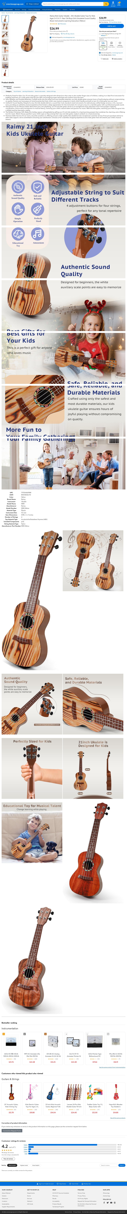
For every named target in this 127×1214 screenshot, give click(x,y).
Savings (24, 9)
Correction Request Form (12, 1131)
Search (122, 1165)
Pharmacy (57, 9)
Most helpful (35, 1165)
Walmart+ (30, 1201)
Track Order (75, 1184)
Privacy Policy (82, 1196)
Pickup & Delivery (47, 9)
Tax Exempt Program (58, 1207)
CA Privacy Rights (83, 1198)
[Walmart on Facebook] (104, 1203)
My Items (72, 9)
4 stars (25, 1147)
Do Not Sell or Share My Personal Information (94, 1212)
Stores (29, 1196)
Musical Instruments (31, 13)
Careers (65, 9)
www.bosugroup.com (69, 37)
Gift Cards (30, 1204)
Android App (106, 1196)
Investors (4, 1201)
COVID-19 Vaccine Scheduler (60, 1193)
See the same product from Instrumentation (112, 1067)
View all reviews (8, 1159)
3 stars (25, 1149)
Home (3, 13)
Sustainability (5, 1204)
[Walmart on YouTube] (111, 1203)
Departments (9, 9)
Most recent (12, 1165)
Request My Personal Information (87, 1201)
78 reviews (63, 24)
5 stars (25, 1145)
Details (114, 55)
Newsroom (5, 1198)
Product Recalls (56, 1204)
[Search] (106, 4)
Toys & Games (9, 13)
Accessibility (56, 1201)
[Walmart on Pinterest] (115, 1203)
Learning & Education (19, 13)
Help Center (62, 1184)
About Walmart (6, 1193)
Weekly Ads (87, 1184)
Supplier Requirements (8, 1207)
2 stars (25, 1151)
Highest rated (24, 1165)
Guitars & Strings (51, 91)
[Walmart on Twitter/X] (108, 1203)
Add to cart (111, 26)
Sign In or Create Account (46, 1184)
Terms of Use (81, 1193)
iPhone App (106, 1193)
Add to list (105, 59)
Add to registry (118, 59)
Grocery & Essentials (34, 9)
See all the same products (117, 1118)
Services (17, 9)
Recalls (54, 1198)
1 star (26, 1153)
